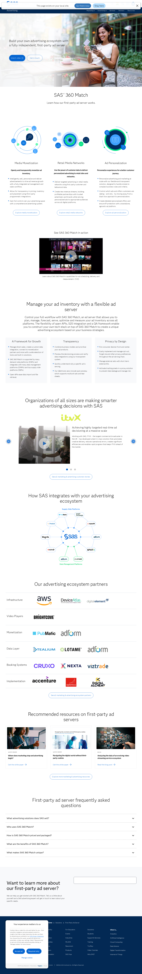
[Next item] (133, 441)
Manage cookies (27, 958)
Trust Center (49, 965)
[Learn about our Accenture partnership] (44, 679)
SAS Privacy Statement (37, 936)
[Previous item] (9, 441)
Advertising (101, 11)
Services (112, 11)
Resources (131, 11)
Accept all (19, 951)
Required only (33, 951)
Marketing (90, 11)
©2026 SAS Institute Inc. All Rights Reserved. (70, 965)
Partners (121, 11)
